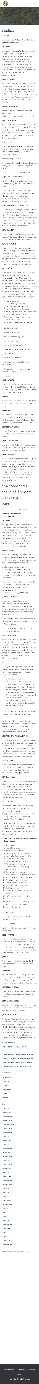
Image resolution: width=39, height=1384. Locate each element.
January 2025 (7, 1128)
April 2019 (6, 1196)
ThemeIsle (26, 1379)
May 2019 (6, 1192)
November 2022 (8, 1152)
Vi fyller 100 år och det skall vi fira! (14, 1047)
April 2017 (6, 1216)
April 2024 (6, 1136)
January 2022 (7, 1164)
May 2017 (6, 1212)
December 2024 (8, 1132)
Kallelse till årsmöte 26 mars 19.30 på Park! (17, 1066)
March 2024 (7, 1140)
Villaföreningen (8, 1369)
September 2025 (8, 1124)
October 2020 (7, 1168)
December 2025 (8, 1116)
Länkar (19, 1374)
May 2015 (6, 1232)
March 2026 (7, 1113)
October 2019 (7, 1184)
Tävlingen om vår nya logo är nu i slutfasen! (17, 1062)
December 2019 (8, 1180)
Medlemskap (7, 1089)
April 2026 (6, 1108)
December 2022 (8, 1148)
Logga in (6, 1097)
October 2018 (7, 1204)
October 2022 (7, 1156)
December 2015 (8, 1224)
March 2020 (7, 1176)
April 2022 (6, 1160)
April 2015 (6, 1236)
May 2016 (6, 1220)
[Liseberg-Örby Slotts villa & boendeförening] (6, 3)
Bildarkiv (6, 1081)
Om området (7, 1077)
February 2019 (7, 1200)
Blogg (5, 1085)
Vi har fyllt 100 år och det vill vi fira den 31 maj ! (18, 1058)
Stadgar (5, 1093)
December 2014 (8, 1244)
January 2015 (7, 1240)
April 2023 (6, 1144)
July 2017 (6, 1208)
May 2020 (6, 1172)
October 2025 (7, 1120)
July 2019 (6, 1188)
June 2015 (6, 1228)
